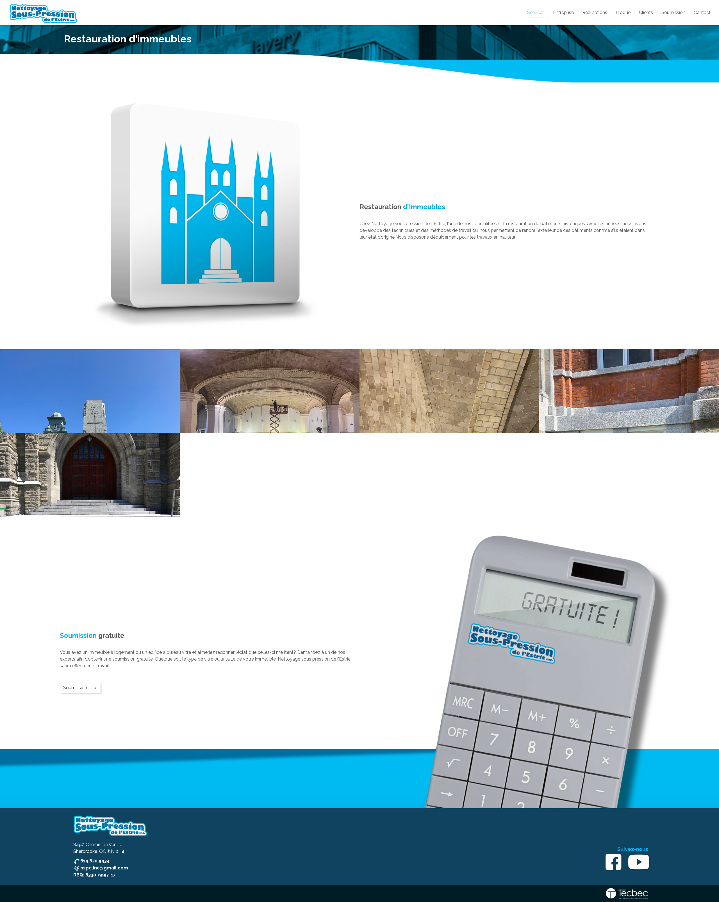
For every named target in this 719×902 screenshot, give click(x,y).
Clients (646, 12)
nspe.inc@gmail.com (104, 868)
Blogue (623, 12)
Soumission (673, 12)
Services (536, 12)
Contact (702, 12)
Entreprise (563, 12)
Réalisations (594, 12)
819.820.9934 (95, 861)
